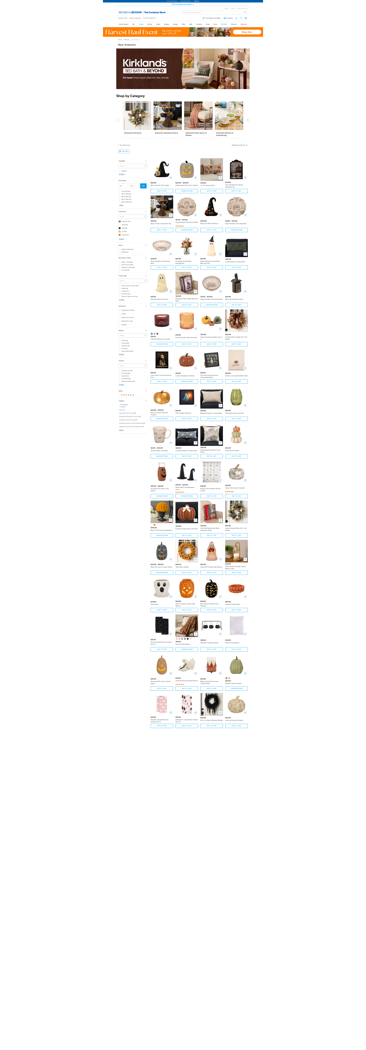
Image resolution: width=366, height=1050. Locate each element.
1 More (121, 205)
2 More (121, 430)
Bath (190, 24)
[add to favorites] (171, 178)
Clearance (243, 24)
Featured (233, 24)
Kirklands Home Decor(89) (128, 420)
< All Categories (123, 404)
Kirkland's (196, 1)
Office (183, 24)
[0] (245, 18)
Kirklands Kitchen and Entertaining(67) (132, 423)
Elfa (133, 24)
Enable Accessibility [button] (242, 8)
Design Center (123, 18)
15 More (121, 354)
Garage (175, 24)
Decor (215, 24)
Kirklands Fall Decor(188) (127, 413)
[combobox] (211, 12)
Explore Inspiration (135, 18)
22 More (121, 299)
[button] (132, 161)
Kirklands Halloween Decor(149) (130, 416)
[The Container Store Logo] (138, 12)
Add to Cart (162, 191)
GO (143, 186)
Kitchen (149, 24)
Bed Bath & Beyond (186, 1)
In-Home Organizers (149, 18)
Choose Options (187, 191)
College (141, 24)
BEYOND (224, 24)
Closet (158, 24)
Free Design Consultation (213, 18)
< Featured (122, 406)
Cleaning (199, 24)
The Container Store (172, 1)
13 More (121, 239)
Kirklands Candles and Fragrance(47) (131, 426)
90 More (122, 174)
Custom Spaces (123, 24)
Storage (166, 24)
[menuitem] (124, 18)
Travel (208, 24)
